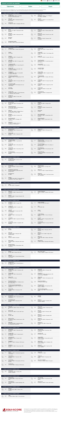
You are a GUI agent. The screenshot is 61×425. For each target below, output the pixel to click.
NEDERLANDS (57, 0)
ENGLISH (50, 0)
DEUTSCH (44, 0)
